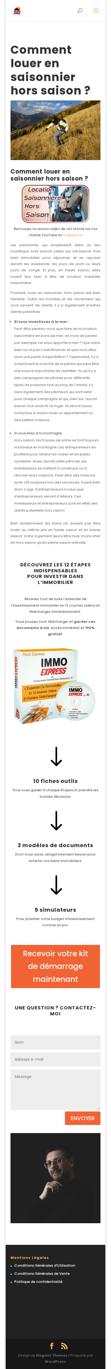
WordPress (55, 1361)
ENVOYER (83, 1118)
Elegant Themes (52, 1355)
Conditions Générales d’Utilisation (44, 1265)
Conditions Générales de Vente (42, 1273)
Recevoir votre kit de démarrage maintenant (55, 966)
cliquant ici (72, 235)
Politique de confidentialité (38, 1281)
